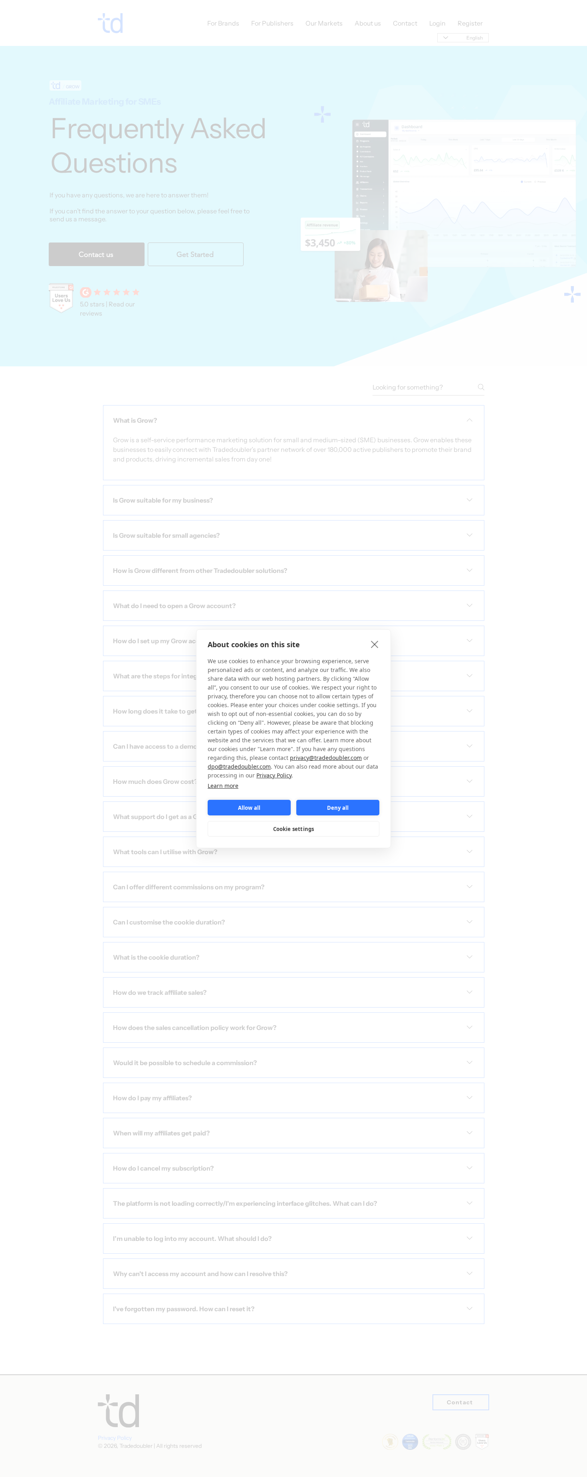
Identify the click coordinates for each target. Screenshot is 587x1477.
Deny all (338, 807)
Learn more (223, 785)
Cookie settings (293, 828)
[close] (375, 644)
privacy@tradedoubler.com (326, 757)
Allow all (249, 807)
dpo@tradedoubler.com (239, 766)
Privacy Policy (274, 775)
